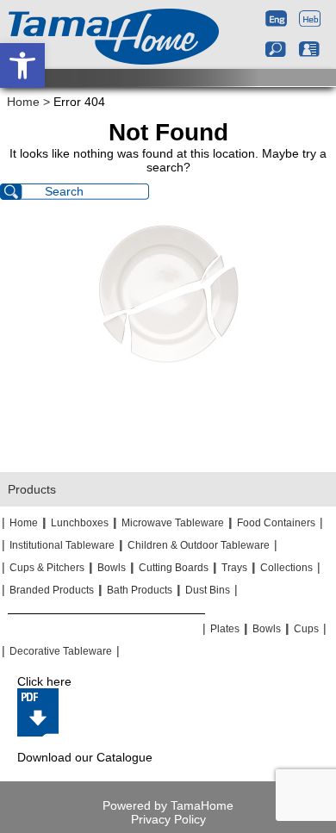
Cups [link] (306, 629)
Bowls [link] (111, 568)
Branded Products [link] (51, 590)
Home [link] (23, 102)
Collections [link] (286, 568)
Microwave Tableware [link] (172, 523)
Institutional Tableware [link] (62, 545)
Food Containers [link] (276, 523)
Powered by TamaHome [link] (168, 805)
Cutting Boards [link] (173, 568)
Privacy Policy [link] (168, 819)
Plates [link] (225, 629)
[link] (22, 65)
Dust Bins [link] (207, 590)
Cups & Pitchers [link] (46, 568)
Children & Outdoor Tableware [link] (199, 545)
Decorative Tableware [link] (60, 651)
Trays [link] (234, 568)
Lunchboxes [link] (80, 523)
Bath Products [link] (139, 590)
